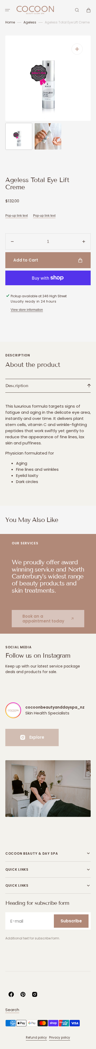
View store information (27, 310)
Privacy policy (59, 1037)
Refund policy (36, 1037)
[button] (7, 10)
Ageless (29, 22)
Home (10, 22)
